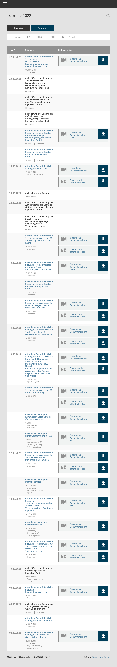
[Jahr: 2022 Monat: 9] (28, 37)
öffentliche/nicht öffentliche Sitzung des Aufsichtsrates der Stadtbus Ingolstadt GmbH (39, 285)
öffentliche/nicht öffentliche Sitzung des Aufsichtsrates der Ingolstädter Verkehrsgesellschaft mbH (39, 266)
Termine (42, 28)
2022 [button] (53, 37)
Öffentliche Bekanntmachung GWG (78, 135)
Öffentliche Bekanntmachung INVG (78, 267)
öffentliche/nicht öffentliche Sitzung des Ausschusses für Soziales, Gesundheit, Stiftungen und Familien (39, 456)
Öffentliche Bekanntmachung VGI (78, 503)
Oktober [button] (41, 37)
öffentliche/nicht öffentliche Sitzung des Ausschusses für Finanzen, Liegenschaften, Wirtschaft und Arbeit (39, 304)
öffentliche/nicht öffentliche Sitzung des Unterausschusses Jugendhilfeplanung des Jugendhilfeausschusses (39, 61)
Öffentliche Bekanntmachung (78, 60)
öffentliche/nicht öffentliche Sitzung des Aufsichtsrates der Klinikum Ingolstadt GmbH (39, 153)
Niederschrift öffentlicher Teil (77, 181)
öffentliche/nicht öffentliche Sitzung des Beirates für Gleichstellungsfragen (39, 635)
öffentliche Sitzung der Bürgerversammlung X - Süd (39, 434)
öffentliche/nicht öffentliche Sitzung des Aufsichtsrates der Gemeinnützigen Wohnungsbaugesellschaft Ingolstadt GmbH (39, 135)
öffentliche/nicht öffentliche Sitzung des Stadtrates (39, 167)
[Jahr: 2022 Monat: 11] (63, 37)
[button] (103, 60)
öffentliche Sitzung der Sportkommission (36, 523)
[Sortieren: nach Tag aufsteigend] (14, 50)
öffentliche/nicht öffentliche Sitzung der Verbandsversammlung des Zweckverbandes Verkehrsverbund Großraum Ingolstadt (39, 504)
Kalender (18, 28)
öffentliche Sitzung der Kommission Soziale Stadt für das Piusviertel (38, 417)
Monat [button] (17, 37)
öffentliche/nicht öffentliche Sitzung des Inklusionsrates (39, 619)
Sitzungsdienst (101, 657)
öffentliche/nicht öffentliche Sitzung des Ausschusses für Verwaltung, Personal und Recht (39, 239)
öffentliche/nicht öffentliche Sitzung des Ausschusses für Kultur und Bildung (39, 390)
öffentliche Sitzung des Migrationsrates (36, 480)
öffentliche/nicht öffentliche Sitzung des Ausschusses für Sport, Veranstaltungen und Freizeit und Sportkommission (39, 546)
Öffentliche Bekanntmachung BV (78, 438)
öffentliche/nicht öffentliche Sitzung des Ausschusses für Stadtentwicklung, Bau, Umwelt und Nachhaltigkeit (39, 331)
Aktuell (72, 37)
